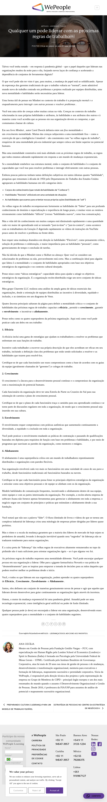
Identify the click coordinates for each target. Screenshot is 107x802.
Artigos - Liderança (50, 26)
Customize (18, 790)
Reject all (36, 790)
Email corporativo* (13, 763)
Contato (37, 763)
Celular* (8, 755)
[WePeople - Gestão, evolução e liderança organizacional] (53, 7)
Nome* (8, 748)
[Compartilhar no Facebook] (47, 624)
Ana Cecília (70, 46)
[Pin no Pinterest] (60, 624)
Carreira (37, 740)
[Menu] (97, 7)
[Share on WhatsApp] (43, 624)
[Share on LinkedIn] (64, 624)
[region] (36, 781)
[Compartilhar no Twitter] (51, 624)
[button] (93, 796)
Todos (63, 26)
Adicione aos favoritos (76, 633)
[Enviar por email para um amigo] (55, 624)
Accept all (54, 790)
